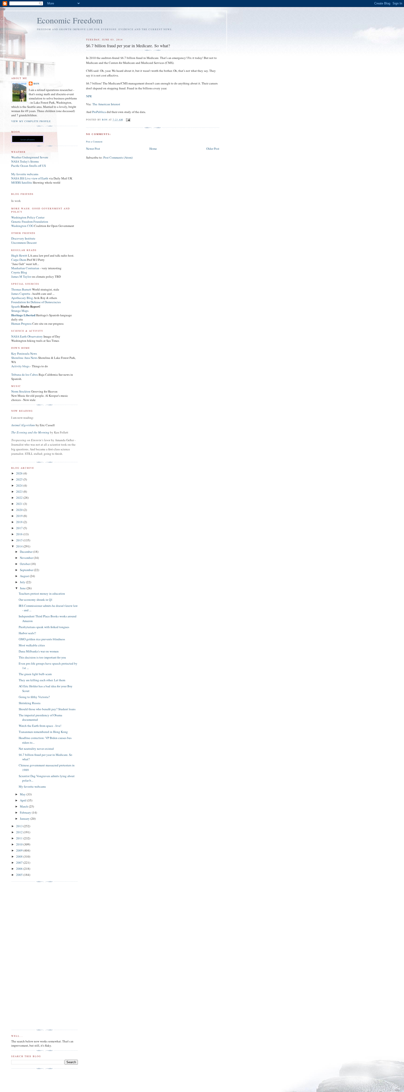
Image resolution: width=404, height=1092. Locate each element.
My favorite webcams (24, 174)
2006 (19, 868)
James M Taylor (21, 276)
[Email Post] (128, 119)
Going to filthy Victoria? (34, 697)
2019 (19, 516)
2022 (19, 497)
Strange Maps (20, 311)
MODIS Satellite (21, 182)
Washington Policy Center (27, 217)
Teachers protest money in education (42, 593)
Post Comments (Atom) (118, 157)
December (26, 552)
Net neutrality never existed (36, 748)
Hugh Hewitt (19, 255)
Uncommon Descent (24, 242)
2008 (19, 856)
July (23, 582)
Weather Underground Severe (29, 157)
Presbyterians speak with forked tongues (44, 627)
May (23, 794)
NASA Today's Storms (25, 161)
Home (153, 148)
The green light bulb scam (35, 674)
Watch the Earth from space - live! (40, 726)
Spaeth (15, 306)
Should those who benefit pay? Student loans (47, 709)
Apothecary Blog (22, 298)
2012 (19, 832)
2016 (19, 534)
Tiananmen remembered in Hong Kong (43, 732)
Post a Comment (94, 141)
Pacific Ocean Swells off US (28, 166)
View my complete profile (31, 121)
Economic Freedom (69, 20)
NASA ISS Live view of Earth (29, 178)
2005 (19, 875)
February (26, 812)
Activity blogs (20, 366)
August (25, 576)
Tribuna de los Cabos (24, 374)
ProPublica (99, 112)
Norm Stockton (20, 391)
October (25, 564)
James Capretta (20, 293)
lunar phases (28, 139)
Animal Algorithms (23, 425)
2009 (19, 850)
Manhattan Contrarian (25, 268)
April (23, 800)
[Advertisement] (30, 956)
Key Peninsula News (24, 353)
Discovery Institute (23, 238)
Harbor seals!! (27, 633)
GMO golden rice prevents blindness (42, 639)
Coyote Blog (19, 272)
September (27, 570)
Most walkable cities (32, 645)
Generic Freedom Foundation (29, 221)
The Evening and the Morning (30, 432)
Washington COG (22, 226)
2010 (19, 844)
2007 (19, 862)
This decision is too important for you (42, 657)
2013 (19, 826)
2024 (19, 485)
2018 (19, 522)
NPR (89, 96)
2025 (19, 479)
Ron (36, 83)
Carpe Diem (18, 260)
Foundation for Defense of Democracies (36, 302)
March (24, 806)
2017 (19, 528)
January (25, 818)
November (27, 558)
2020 (19, 510)
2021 (19, 504)
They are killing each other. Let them (42, 680)
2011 (19, 838)
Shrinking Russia (29, 703)
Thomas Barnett (21, 289)
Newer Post (93, 148)
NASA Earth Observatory (27, 336)
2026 (19, 473)
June (23, 588)
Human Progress (21, 323)
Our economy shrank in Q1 (36, 599)
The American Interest (106, 104)
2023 (19, 491)
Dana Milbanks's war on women (39, 651)
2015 (19, 540)
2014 (19, 546)
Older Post (212, 148)
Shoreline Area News (24, 358)
